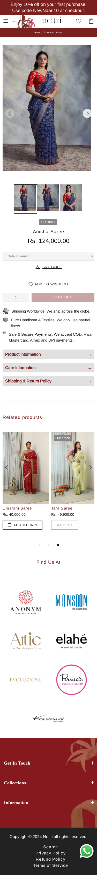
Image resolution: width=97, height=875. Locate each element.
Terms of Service (50, 865)
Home (38, 32)
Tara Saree (61, 508)
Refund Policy (50, 859)
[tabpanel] (24, 486)
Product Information (48, 354)
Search (50, 847)
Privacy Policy (50, 853)
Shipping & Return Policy (48, 381)
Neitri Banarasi (26, 21)
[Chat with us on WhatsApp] (86, 851)
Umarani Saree (17, 508)
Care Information (48, 367)
